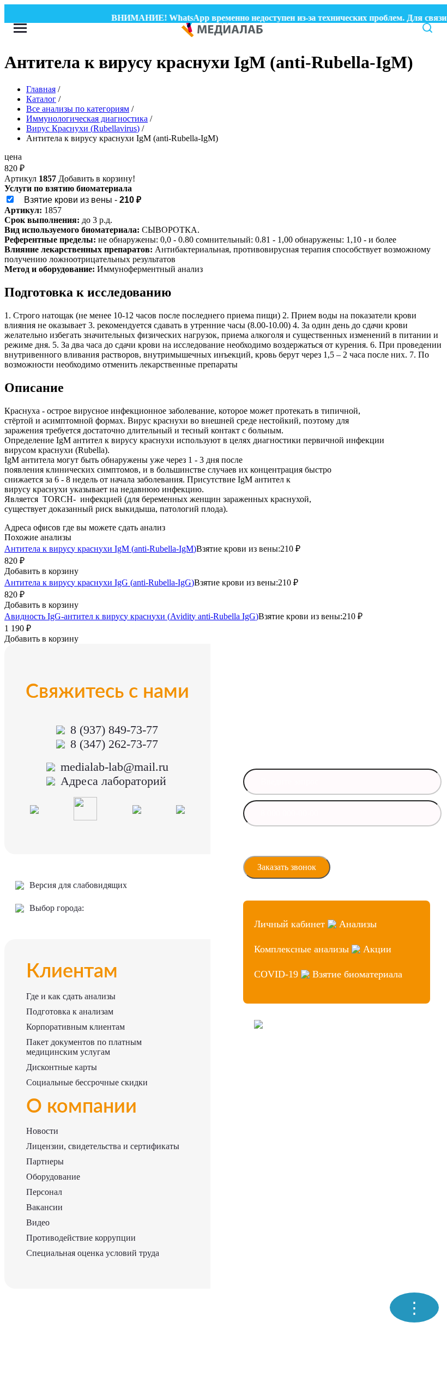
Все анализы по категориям (77, 108)
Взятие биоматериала (357, 974)
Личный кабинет (289, 924)
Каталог (41, 99)
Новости (42, 1131)
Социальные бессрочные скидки (87, 1082)
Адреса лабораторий (113, 781)
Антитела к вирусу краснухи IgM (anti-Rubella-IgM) (100, 548)
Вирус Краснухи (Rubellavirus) (83, 128)
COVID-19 (276, 974)
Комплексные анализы (301, 949)
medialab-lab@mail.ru (114, 767)
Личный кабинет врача (289, 1063)
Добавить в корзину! (96, 178)
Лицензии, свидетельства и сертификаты (102, 1146)
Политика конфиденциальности (302, 1102)
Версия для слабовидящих (78, 885)
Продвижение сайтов (286, 1083)
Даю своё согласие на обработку (305, 846)
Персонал (44, 1192)
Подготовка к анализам (69, 1011)
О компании (81, 1106)
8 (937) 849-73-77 (114, 729)
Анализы (358, 924)
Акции (377, 949)
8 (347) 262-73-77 (114, 744)
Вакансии (44, 1207)
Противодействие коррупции (81, 1237)
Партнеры (45, 1161)
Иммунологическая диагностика (87, 118)
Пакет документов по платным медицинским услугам (84, 1046)
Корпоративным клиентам (75, 1026)
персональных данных (291, 850)
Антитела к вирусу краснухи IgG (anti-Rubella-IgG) (99, 582)
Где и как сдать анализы (71, 996)
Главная (41, 89)
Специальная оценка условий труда (92, 1253)
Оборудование (53, 1176)
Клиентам (72, 971)
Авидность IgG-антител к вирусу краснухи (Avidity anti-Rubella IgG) (131, 616)
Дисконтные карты (61, 1067)
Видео (38, 1222)
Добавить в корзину (41, 571)
